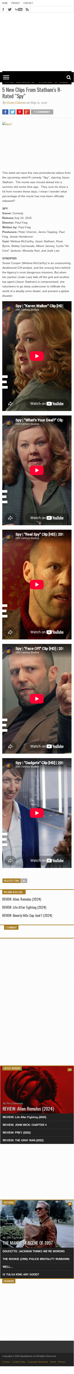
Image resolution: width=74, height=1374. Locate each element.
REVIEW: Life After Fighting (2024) (24, 907)
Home (5, 3)
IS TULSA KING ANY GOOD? (21, 1274)
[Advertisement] (37, 25)
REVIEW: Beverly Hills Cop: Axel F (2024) (27, 915)
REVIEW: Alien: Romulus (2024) (21, 899)
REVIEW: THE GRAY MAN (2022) (23, 1140)
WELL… (8, 1266)
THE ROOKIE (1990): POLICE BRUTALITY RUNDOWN (36, 1259)
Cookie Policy (19, 1362)
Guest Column (16, 102)
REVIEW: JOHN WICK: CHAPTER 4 (25, 1124)
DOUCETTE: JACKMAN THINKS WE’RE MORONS (34, 1251)
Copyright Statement (38, 1362)
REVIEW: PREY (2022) (17, 1132)
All (24, 880)
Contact (28, 3)
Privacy (15, 3)
